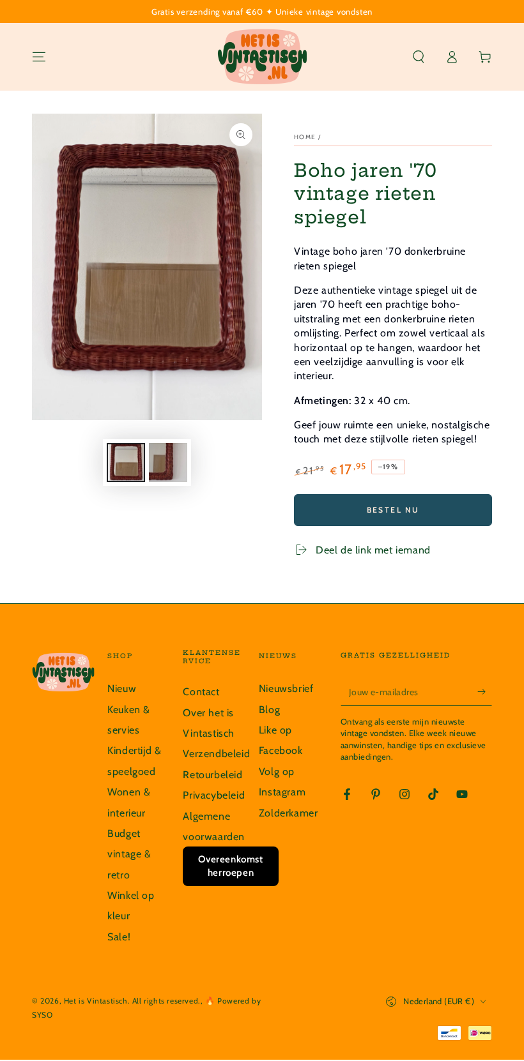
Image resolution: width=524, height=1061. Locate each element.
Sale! (118, 937)
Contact (201, 692)
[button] (418, 57)
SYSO (42, 1015)
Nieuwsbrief (286, 688)
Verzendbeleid (216, 754)
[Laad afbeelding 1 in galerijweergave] (126, 462)
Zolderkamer (288, 813)
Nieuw (121, 688)
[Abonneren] (484, 691)
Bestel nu (393, 510)
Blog (269, 710)
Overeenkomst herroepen (230, 866)
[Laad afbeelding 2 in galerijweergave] (168, 462)
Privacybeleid (214, 795)
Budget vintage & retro (129, 854)
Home (305, 137)
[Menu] (39, 57)
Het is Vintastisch (96, 1000)
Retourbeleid (212, 775)
